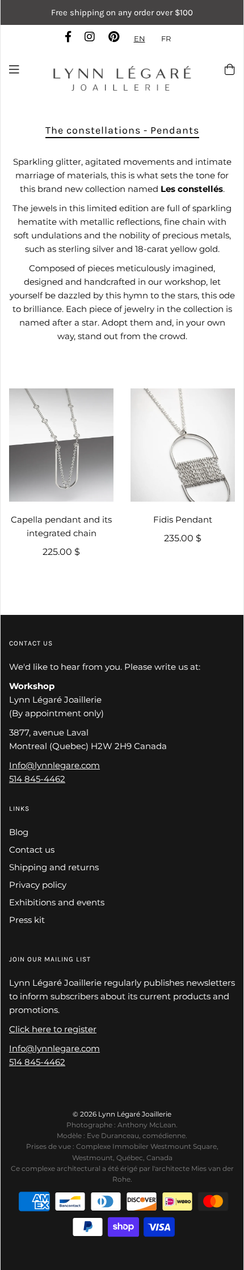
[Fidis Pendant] (183, 445)
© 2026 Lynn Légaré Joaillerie (122, 1114)
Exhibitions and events (56, 902)
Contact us (31, 849)
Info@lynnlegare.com (54, 765)
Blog (18, 832)
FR (166, 38)
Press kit (27, 919)
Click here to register (52, 1029)
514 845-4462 (37, 778)
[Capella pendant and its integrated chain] (61, 445)
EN (139, 38)
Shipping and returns (54, 867)
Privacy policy (37, 884)
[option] (166, 38)
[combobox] (139, 38)
